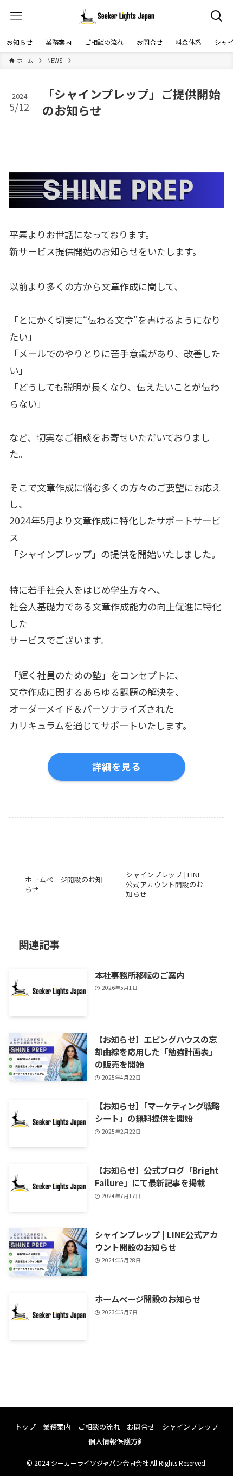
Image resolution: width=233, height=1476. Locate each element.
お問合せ (141, 1426)
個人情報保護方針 (116, 1441)
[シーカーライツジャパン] (116, 16)
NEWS (29, 128)
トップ (25, 1426)
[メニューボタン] (16, 16)
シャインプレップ (190, 1426)
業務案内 (57, 1426)
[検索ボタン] (216, 16)
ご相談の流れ (99, 1426)
